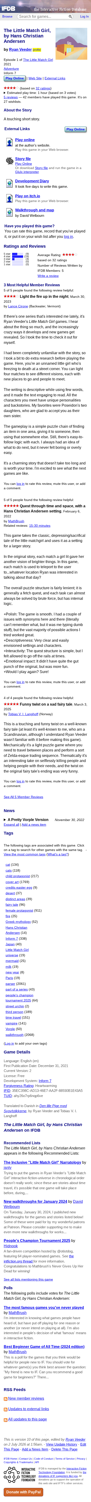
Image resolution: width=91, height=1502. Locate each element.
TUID (8, 1096)
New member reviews (26, 1398)
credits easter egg (19, 887)
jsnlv (7, 1168)
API (37, 1462)
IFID (7, 1091)
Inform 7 (12, 938)
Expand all (11, 824)
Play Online (75, 129)
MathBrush (16, 521)
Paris (9, 978)
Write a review (48, 276)
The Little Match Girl (38, 60)
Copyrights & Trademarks (18, 1462)
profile (37, 50)
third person (14, 1012)
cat (8, 864)
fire (8, 916)
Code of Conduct (43, 1458)
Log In (84, 16)
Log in (9, 1043)
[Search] (70, 16)
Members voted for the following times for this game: (42, 93)
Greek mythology (18, 922)
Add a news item (34, 824)
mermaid (12, 961)
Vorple (10, 1029)
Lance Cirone (18, 306)
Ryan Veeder (20, 50)
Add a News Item (35, 1449)
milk (8, 966)
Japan (10, 944)
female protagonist (19, 910)
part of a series (17, 989)
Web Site (35, 78)
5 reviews (11, 97)
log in (68, 237)
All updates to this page (27, 1419)
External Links (55, 78)
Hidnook (11, 1246)
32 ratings (43, 88)
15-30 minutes (39, 525)
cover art (12, 882)
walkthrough (15, 1035)
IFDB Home (10, 1458)
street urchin (15, 1006)
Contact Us (25, 1458)
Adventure (11, 68)
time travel (13, 1017)
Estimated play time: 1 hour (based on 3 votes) (41, 93)
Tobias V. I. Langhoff (23, 714)
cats (9, 870)
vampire (12, 1023)
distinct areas (15, 899)
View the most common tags (25, 854)
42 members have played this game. (50, 97)
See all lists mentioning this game (28, 1279)
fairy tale (12, 904)
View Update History (61, 1444)
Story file (41, 168)
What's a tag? (58, 854)
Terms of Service (65, 1458)
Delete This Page (64, 1449)
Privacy (81, 1458)
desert (10, 893)
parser (10, 984)
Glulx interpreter (27, 172)
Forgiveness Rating (18, 1086)
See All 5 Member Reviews (23, 797)
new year (12, 972)
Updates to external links (28, 1409)
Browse (7, 16)
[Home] (45, 6)
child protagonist (18, 876)
